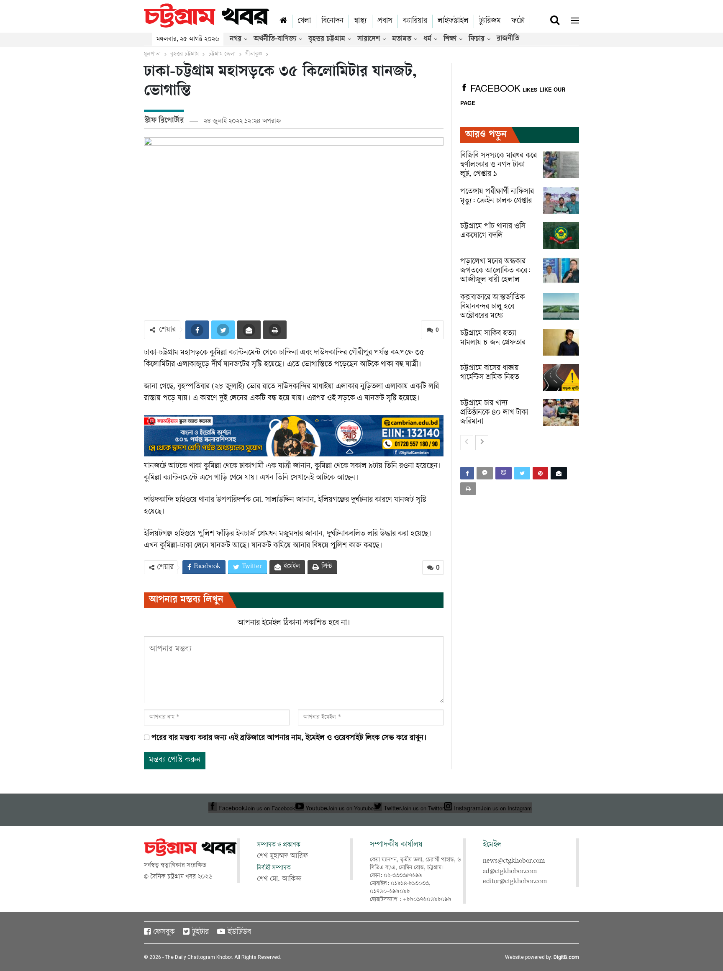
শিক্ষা (450, 39)
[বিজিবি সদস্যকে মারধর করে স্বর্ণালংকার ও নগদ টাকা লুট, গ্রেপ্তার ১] (561, 164)
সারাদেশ (368, 39)
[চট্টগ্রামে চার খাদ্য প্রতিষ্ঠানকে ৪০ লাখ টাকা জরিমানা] (561, 412)
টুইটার (200, 932)
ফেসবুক (163, 932)
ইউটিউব (239, 932)
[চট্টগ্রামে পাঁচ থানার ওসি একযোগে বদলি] (561, 235)
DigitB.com (566, 957)
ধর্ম (427, 39)
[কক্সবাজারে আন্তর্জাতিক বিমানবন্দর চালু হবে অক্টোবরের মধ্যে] (561, 306)
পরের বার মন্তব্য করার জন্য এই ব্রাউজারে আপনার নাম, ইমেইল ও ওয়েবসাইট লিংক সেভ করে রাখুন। (288, 738)
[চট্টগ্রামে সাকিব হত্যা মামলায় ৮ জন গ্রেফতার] (561, 342)
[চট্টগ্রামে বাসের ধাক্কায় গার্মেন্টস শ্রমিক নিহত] (561, 377)
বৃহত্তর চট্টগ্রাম (326, 39)
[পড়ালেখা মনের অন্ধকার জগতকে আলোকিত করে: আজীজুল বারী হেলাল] (561, 270)
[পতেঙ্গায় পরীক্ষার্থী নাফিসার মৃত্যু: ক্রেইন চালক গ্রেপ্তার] (561, 200)
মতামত (401, 39)
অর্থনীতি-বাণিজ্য (275, 39)
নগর (235, 39)
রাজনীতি (508, 39)
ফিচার (477, 39)
